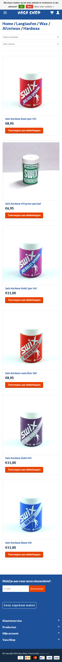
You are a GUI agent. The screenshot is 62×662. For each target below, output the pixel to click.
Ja (21, 7)
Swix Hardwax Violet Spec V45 (21, 288)
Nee (29, 7)
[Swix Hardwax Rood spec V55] (31, 85)
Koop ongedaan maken (19, 605)
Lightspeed (44, 653)
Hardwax (31, 28)
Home (7, 23)
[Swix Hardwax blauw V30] (31, 509)
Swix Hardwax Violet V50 (18, 458)
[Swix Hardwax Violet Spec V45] (31, 255)
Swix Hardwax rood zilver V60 (21, 373)
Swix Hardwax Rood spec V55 (20, 118)
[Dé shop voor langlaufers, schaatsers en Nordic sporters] (29, 12)
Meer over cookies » (44, 7)
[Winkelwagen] (52, 13)
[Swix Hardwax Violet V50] (31, 424)
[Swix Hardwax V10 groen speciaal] (31, 170)
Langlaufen (26, 23)
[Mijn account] (58, 13)
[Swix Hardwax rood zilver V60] (31, 340)
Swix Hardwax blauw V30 (18, 542)
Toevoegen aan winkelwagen (24, 130)
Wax (43, 23)
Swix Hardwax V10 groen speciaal (23, 203)
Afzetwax (11, 28)
